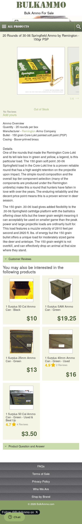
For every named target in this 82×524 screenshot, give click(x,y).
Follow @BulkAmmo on (18, 512)
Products (18, 27)
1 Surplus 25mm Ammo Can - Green (20, 359)
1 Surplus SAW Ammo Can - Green (59, 308)
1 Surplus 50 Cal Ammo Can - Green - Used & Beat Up (20, 417)
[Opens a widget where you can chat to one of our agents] (14, 517)
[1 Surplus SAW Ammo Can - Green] (60, 290)
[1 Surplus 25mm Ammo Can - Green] (21, 341)
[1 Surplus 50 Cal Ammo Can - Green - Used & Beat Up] (21, 397)
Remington (28, 131)
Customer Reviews (20, 259)
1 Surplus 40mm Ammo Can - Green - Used (60, 359)
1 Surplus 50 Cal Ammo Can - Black (20, 308)
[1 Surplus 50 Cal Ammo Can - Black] (21, 290)
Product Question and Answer (27, 446)
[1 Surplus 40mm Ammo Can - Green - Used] (60, 341)
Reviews (62, 365)
